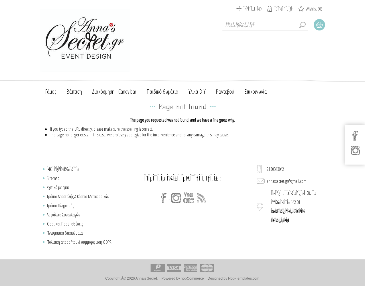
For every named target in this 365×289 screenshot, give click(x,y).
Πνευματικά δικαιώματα (65, 233)
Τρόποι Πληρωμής (60, 205)
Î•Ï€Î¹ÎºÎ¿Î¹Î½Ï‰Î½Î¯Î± (63, 169)
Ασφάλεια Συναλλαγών (63, 215)
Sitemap (53, 178)
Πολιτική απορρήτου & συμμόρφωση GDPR (79, 242)
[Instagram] (176, 198)
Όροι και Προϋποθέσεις (65, 224)
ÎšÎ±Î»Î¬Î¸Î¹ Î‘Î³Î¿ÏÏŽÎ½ (319, 24)
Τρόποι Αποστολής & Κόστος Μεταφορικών (78, 196)
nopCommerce (192, 278)
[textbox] (265, 24)
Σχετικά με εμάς (58, 187)
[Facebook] (164, 198)
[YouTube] (189, 198)
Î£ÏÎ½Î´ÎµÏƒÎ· (284, 9)
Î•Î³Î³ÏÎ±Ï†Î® (253, 9)
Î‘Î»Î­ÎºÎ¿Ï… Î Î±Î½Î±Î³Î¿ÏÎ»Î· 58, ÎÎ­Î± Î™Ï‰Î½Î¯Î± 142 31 (293, 207)
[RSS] (201, 198)
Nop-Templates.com (243, 278)
